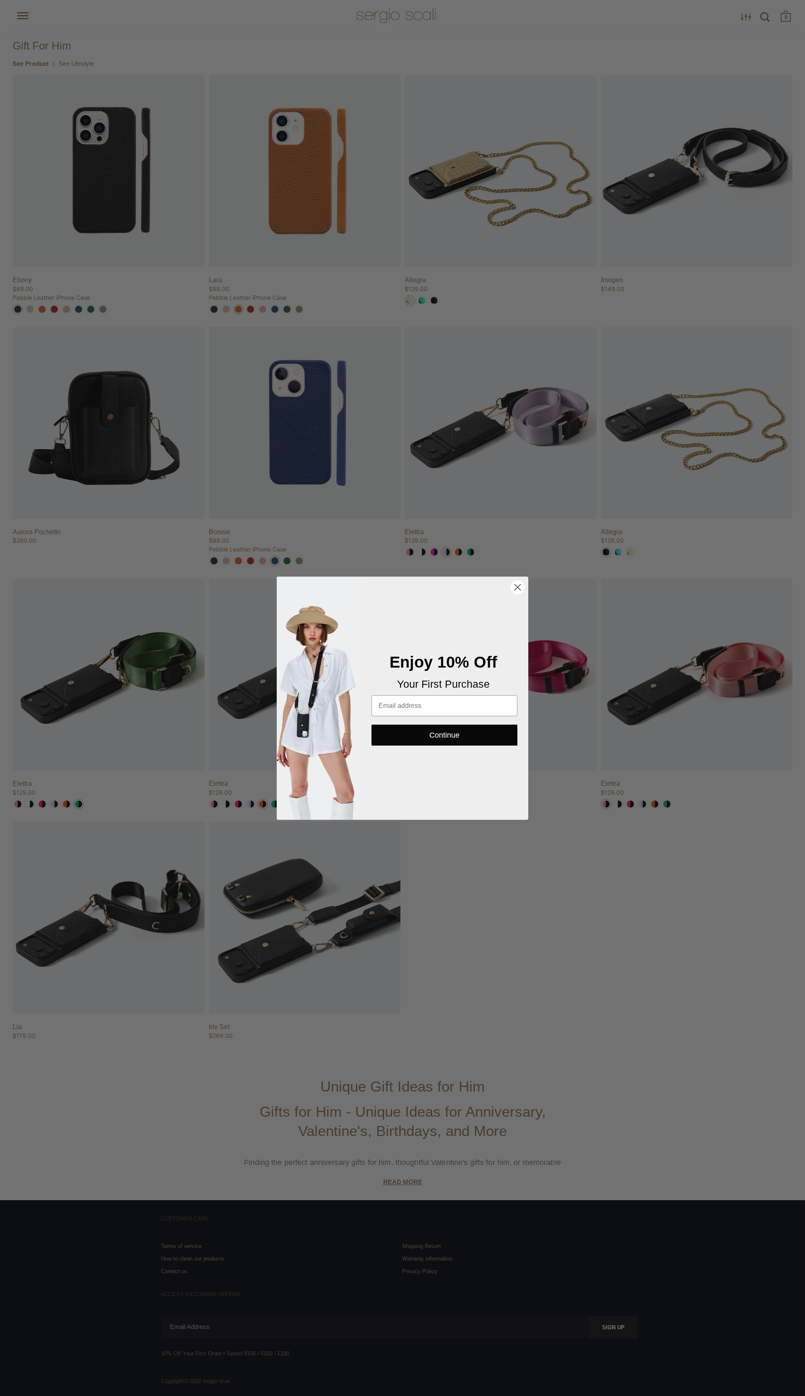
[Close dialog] (517, 587)
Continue (444, 735)
